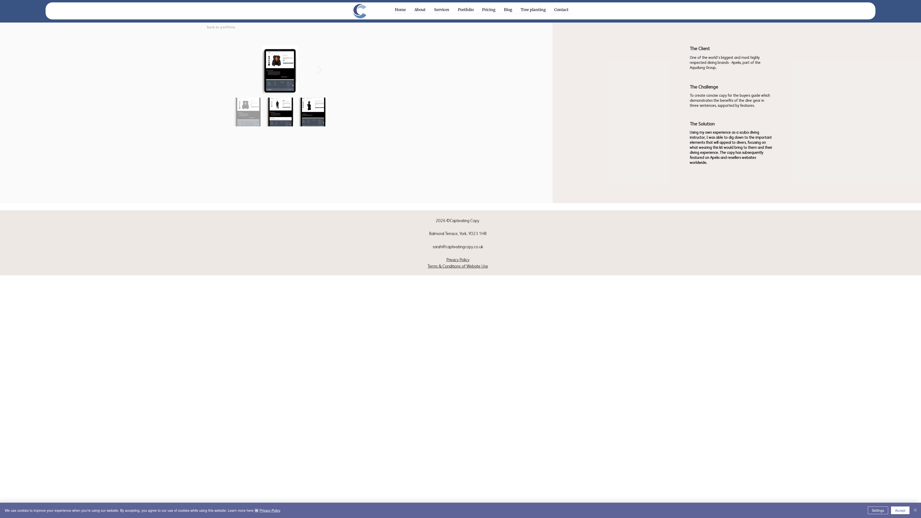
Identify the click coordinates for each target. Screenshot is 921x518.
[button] (442, 11)
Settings (878, 510)
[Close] (915, 510)
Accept (900, 510)
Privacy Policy (270, 510)
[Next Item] (319, 69)
